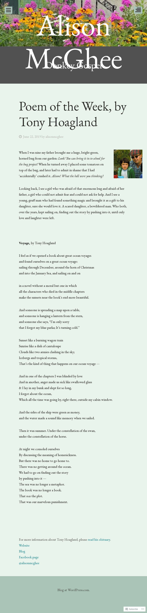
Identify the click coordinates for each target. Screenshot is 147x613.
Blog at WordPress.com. (73, 590)
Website (24, 545)
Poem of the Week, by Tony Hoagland (73, 113)
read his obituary (99, 539)
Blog (22, 551)
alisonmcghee (54, 136)
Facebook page (29, 557)
